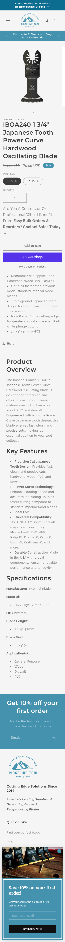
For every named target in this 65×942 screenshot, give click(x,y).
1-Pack (12, 181)
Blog (10, 841)
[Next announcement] (58, 36)
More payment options (32, 266)
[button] (8, 20)
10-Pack (33, 181)
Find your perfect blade (23, 832)
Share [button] (10, 343)
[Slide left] (24, 112)
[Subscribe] (53, 737)
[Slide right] (40, 112)
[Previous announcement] (6, 36)
